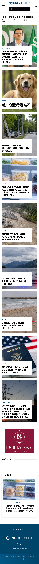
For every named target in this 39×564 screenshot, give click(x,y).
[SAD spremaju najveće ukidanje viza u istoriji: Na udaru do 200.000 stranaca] (19, 357)
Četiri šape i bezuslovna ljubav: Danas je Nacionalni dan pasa (16, 105)
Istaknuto (6, 48)
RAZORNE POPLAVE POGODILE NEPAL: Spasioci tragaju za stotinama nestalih (14, 237)
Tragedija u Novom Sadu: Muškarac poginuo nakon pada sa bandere (15, 148)
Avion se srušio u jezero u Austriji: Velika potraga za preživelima (14, 281)
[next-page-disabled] (6, 466)
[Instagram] (21, 544)
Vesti (4, 230)
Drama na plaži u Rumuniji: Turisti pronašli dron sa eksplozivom (14, 325)
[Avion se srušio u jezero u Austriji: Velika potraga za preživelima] (19, 268)
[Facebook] (17, 544)
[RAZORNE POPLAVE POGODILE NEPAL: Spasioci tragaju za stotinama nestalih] (19, 224)
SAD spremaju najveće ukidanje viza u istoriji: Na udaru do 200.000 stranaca (16, 370)
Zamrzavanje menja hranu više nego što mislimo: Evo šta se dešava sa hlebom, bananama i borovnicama (15, 191)
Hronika (5, 142)
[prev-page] (3, 466)
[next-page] (21, 514)
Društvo (5, 100)
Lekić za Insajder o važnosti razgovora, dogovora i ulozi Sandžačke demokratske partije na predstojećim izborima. (14, 56)
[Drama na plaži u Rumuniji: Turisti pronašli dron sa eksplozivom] (19, 312)
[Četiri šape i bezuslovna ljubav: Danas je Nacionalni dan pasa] (19, 91)
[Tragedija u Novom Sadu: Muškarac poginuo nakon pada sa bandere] (19, 135)
